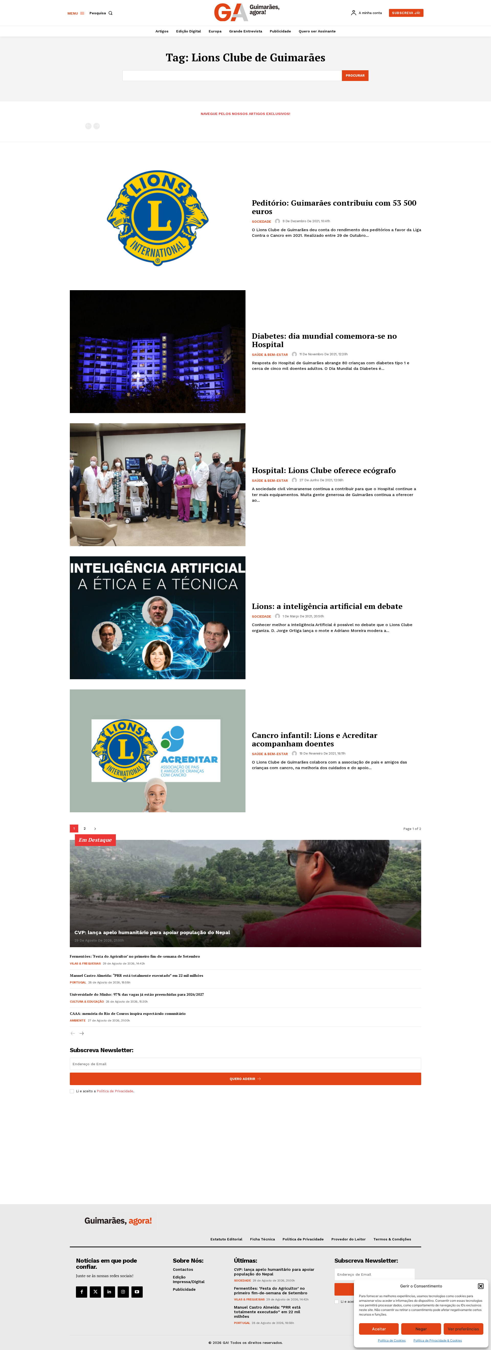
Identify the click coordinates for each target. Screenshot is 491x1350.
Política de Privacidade (115, 1091)
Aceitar (379, 1328)
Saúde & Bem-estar (270, 355)
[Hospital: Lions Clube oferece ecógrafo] (158, 484)
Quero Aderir (242, 1079)
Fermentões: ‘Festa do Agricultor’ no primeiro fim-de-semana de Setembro (135, 956)
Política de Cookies (392, 1340)
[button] (480, 1286)
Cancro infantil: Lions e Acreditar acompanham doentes (314, 739)
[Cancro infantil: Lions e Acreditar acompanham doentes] (158, 750)
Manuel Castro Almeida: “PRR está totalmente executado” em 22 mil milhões (136, 975)
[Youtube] (137, 1292)
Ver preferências (463, 1328)
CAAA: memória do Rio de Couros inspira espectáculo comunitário (128, 1013)
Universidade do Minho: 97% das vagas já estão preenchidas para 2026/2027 (137, 994)
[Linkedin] (109, 1292)
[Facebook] (81, 1292)
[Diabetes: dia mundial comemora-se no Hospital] (158, 351)
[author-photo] (278, 221)
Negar (421, 1328)
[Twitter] (95, 1292)
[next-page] (95, 828)
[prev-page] (88, 126)
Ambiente (77, 1020)
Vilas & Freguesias (85, 963)
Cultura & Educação (87, 1001)
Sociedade (261, 222)
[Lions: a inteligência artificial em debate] (158, 617)
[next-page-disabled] (96, 126)
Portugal (78, 982)
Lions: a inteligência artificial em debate (327, 606)
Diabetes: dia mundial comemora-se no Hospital (324, 340)
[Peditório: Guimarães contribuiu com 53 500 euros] (158, 218)
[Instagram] (123, 1292)
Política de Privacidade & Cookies (438, 1340)
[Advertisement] (245, 1135)
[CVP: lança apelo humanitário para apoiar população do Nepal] (245, 893)
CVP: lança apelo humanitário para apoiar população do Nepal (152, 932)
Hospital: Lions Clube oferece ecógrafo (324, 470)
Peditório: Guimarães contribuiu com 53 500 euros (334, 207)
